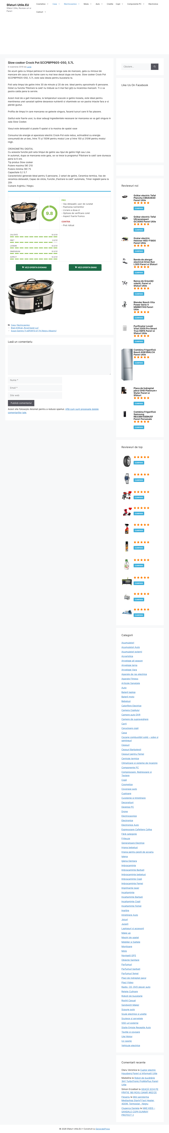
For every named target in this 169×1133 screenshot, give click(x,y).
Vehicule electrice (130, 1045)
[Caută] (154, 67)
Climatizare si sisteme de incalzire (139, 763)
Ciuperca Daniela (130, 1108)
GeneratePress (103, 1129)
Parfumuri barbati (130, 969)
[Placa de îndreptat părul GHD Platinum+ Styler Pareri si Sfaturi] (123, 393)
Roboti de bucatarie (131, 996)
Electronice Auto (130, 825)
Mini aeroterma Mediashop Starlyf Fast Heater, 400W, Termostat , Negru (137, 1100)
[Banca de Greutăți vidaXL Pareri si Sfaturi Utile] (124, 285)
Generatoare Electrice (132, 843)
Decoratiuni (127, 802)
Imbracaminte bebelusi (133, 874)
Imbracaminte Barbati (132, 870)
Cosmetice (40, 4)
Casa (55, 4)
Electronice (153, 4)
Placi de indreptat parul (133, 978)
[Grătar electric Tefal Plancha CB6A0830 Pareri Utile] (124, 197)
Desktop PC (127, 807)
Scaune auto (128, 1009)
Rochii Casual (128, 1000)
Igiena (124, 856)
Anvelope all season (132, 660)
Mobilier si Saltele (130, 942)
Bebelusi (126, 701)
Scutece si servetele (132, 1018)
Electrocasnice (70, 4)
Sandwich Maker (130, 1005)
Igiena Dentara (129, 861)
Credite (110, 4)
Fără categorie (129, 834)
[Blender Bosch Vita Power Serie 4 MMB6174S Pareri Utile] (124, 307)
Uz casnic (126, 1041)
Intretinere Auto (129, 915)
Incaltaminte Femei (131, 906)
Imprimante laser (130, 888)
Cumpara (139, 208)
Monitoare (126, 946)
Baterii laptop (128, 692)
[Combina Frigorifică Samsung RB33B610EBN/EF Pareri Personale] (124, 416)
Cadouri (39, 12)
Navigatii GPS (128, 955)
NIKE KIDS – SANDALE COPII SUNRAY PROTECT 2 (138, 1111)
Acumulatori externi (131, 651)
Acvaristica (127, 656)
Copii (118, 4)
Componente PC (134, 4)
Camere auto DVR (130, 714)
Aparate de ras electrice (134, 674)
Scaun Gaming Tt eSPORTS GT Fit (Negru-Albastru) (34, 331)
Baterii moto (127, 696)
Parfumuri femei (130, 973)
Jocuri (124, 919)
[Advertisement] (84, 35)
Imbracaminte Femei (132, 883)
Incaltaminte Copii (130, 901)
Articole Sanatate (130, 683)
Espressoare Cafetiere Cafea (136, 829)
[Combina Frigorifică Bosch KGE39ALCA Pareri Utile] (127, 380)
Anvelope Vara (129, 669)
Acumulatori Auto (130, 647)
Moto (124, 951)
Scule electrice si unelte (134, 1014)
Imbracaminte (128, 865)
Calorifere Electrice (131, 705)
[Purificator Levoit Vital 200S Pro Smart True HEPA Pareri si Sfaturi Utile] (124, 330)
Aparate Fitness (129, 678)
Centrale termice (130, 758)
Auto (98, 4)
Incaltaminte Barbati (132, 897)
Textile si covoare (130, 1032)
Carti (124, 723)
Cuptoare (126, 793)
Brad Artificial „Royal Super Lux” (25, 328)
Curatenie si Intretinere (133, 798)
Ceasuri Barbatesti (131, 749)
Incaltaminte (127, 892)
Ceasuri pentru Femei (132, 754)
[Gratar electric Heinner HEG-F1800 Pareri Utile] (124, 240)
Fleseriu (125, 1097)
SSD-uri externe (129, 1023)
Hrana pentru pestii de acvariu (137, 852)
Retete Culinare (129, 991)
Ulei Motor (126, 1036)
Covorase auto (129, 789)
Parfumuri (126, 964)
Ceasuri (125, 745)
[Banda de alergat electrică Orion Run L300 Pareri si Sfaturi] (124, 263)
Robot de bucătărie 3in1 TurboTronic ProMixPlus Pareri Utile (139, 1081)
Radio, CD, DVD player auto (135, 987)
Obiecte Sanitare (130, 960)
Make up (126, 933)
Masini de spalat (130, 937)
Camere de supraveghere (134, 719)
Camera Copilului (130, 710)
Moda (86, 4)
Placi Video (127, 982)
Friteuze (125, 838)
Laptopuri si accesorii (132, 928)
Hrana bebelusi (129, 847)
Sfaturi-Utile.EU (18, 5)
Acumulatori (127, 642)
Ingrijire (125, 910)
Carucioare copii (130, 728)
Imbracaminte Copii (131, 879)
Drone (124, 811)
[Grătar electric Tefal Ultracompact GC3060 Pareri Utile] (124, 219)
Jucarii (124, 924)
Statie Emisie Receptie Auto (136, 1027)
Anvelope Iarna (129, 665)
